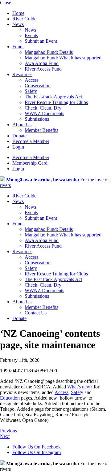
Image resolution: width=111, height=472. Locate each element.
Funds (18, 46)
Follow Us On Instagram (36, 452)
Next (5, 436)
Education (10, 398)
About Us (21, 124)
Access (32, 80)
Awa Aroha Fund (42, 63)
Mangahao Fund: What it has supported (63, 57)
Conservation (38, 85)
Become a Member (30, 141)
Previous (8, 430)
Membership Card (29, 163)
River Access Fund (43, 68)
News (18, 24)
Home (18, 13)
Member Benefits (41, 130)
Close (5, 2)
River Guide (24, 18)
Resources (22, 74)
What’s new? (79, 386)
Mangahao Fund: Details (49, 52)
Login (18, 146)
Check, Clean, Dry (43, 107)
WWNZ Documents (44, 113)
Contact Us (36, 312)
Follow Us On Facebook (36, 446)
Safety (31, 91)
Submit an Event (41, 41)
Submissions (37, 119)
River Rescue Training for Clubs (56, 102)
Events (31, 35)
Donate (19, 135)
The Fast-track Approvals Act (53, 96)
